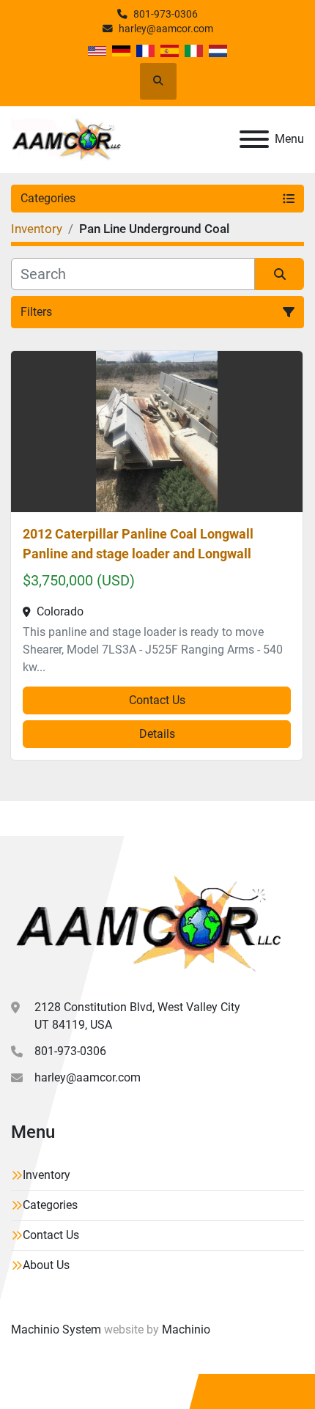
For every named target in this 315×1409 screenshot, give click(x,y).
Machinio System (56, 1329)
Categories (50, 1205)
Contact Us (157, 700)
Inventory (46, 1175)
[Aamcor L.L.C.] (146, 923)
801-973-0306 (165, 14)
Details (157, 734)
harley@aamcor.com (166, 28)
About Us (46, 1265)
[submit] (279, 274)
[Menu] (254, 139)
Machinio (186, 1329)
